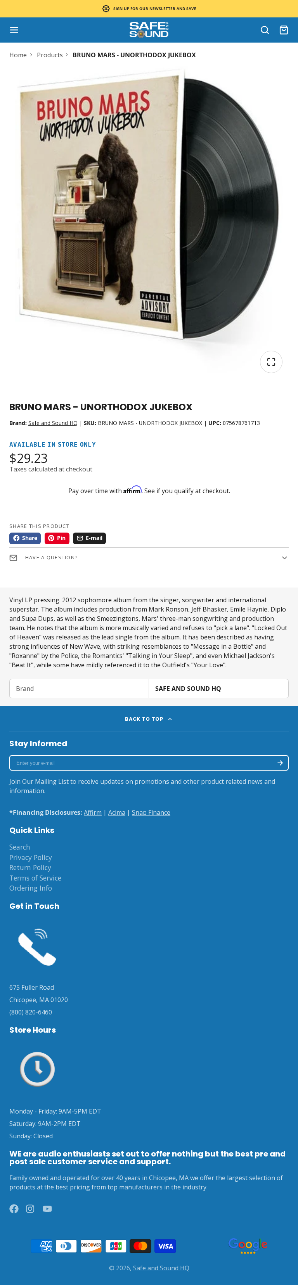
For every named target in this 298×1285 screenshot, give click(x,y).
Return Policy (30, 867)
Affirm (93, 812)
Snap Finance (151, 812)
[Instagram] (30, 1208)
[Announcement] (149, 8)
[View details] (37, 945)
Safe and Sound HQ (53, 423)
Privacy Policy (30, 857)
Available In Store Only (52, 444)
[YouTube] (47, 1208)
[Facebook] (14, 1208)
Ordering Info (30, 888)
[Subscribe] (280, 763)
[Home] (149, 30)
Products (50, 55)
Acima (116, 812)
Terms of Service (35, 877)
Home (18, 55)
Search (19, 847)
